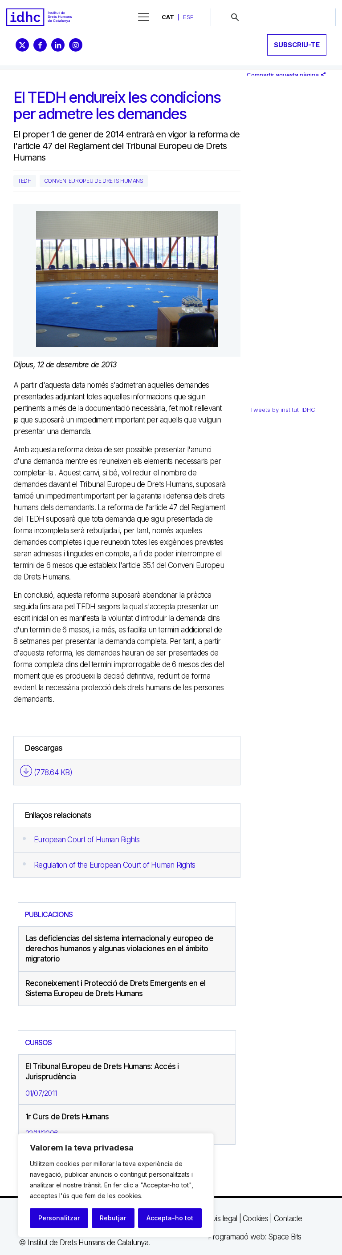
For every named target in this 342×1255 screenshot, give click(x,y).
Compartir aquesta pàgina (283, 74)
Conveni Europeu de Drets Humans (93, 180)
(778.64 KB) (53, 772)
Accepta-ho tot (170, 1218)
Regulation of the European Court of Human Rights (114, 865)
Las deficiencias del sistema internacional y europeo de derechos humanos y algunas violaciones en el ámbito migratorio (119, 948)
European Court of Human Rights (87, 839)
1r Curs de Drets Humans (67, 1116)
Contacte (288, 1218)
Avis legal (222, 1218)
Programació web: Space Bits (254, 1236)
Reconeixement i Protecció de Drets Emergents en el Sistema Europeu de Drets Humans (115, 988)
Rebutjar (113, 1218)
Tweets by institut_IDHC (282, 409)
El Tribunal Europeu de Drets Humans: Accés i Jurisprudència (102, 1071)
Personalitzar (59, 1218)
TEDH (25, 180)
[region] (116, 1185)
